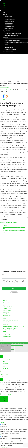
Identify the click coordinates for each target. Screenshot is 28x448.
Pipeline (4, 31)
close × (1, 340)
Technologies (5, 37)
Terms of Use (5, 368)
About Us (5, 14)
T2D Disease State (6, 30)
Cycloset (4, 17)
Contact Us (5, 5)
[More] (7, 97)
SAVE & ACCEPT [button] (4, 447)
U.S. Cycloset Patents (9, 26)
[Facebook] (4, 97)
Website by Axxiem (4, 374)
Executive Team (8, 16)
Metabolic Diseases (9, 47)
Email (3, 274)
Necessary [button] (2, 422)
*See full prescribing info (4, 87)
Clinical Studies (8, 24)
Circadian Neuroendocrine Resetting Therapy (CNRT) (16, 38)
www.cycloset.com (9, 28)
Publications (5, 52)
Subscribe (14, 288)
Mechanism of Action (9, 21)
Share (4, 94)
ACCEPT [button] (9, 394)
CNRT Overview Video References (12, 40)
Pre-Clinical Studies (9, 23)
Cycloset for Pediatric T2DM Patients (13, 33)
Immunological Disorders (10, 49)
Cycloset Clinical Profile (10, 19)
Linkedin (4, 7)
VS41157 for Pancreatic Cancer (11, 35)
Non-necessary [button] (3, 434)
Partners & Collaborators (8, 51)
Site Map (4, 366)
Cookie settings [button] (3, 394)
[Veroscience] (3, 0)
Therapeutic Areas (6, 45)
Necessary (4, 424)
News (4, 3)
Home (4, 12)
